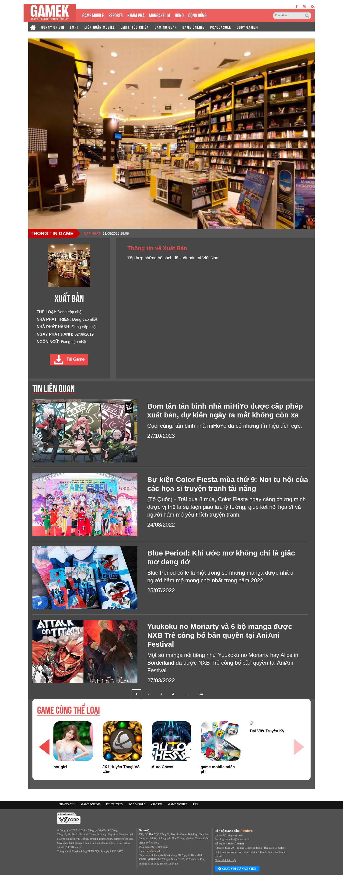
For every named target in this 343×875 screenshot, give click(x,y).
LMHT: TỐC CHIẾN (135, 26)
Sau (200, 694)
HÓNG (179, 14)
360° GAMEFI (248, 26)
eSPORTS (115, 14)
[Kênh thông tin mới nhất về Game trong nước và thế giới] (50, 13)
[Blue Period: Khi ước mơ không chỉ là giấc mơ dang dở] (89, 577)
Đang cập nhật (70, 312)
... (185, 694)
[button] (299, 747)
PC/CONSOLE (220, 26)
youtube (304, 6)
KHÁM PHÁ (135, 14)
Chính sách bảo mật (225, 860)
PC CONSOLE (137, 804)
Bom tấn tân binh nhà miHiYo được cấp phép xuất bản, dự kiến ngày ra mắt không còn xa (225, 410)
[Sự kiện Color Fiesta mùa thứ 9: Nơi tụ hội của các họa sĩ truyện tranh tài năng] (89, 504)
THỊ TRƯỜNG (114, 804)
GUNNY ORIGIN (52, 26)
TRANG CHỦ (67, 804)
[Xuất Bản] (69, 359)
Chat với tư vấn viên (239, 868)
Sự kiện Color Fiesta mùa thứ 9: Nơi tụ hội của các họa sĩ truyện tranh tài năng (227, 484)
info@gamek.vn (155, 851)
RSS (195, 804)
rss (313, 6)
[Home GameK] (33, 26)
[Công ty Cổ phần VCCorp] (68, 817)
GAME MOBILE (93, 14)
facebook (297, 6)
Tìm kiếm (307, 15)
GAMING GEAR (166, 26)
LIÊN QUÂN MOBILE (99, 26)
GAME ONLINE (193, 26)
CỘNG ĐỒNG (197, 14)
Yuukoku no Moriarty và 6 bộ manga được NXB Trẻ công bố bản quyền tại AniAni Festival (219, 635)
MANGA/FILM (159, 14)
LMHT (74, 26)
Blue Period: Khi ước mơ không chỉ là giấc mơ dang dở (221, 557)
